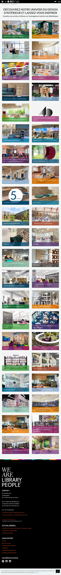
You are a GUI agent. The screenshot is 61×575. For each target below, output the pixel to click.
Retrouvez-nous (6, 543)
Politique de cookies (7, 533)
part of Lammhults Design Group (8, 519)
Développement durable (8, 545)
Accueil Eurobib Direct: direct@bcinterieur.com (14, 515)
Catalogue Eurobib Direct (9, 550)
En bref (4, 541)
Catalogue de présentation (9, 552)
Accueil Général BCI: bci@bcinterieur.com (13, 512)
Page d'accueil (5, 4)
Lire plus (36, 572)
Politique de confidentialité (9, 530)
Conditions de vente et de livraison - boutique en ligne (16, 528)
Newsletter (5, 548)
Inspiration (14, 4)
